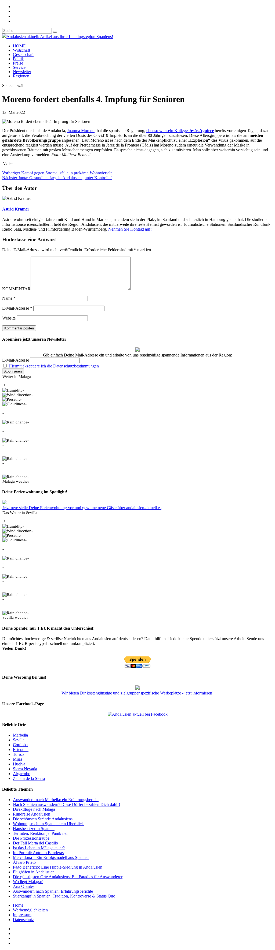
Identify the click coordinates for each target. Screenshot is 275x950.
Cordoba (20, 744)
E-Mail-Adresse (17, 308)
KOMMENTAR (16, 289)
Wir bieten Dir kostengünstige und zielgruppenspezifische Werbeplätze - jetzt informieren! (137, 693)
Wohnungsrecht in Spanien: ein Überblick (48, 823)
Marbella (20, 735)
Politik (18, 59)
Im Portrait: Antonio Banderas (38, 852)
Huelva (19, 764)
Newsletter (22, 71)
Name (9, 298)
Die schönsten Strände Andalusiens (43, 819)
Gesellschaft (23, 54)
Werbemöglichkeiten (30, 910)
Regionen (21, 76)
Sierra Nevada (25, 769)
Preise (18, 63)
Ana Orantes (23, 886)
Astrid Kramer (15, 209)
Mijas (17, 759)
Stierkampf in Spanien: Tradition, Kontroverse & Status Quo (64, 896)
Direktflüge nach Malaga (34, 809)
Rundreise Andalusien (31, 814)
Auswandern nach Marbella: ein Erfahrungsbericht (56, 799)
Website (9, 318)
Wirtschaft (21, 50)
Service (19, 67)
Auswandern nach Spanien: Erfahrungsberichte (53, 891)
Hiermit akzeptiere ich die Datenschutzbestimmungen (54, 366)
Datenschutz (23, 919)
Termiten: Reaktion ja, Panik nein (41, 833)
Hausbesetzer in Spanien (34, 828)
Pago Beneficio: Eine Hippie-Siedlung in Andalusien (57, 867)
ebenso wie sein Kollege (180, 130)
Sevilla (18, 740)
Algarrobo (21, 773)
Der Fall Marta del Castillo (35, 843)
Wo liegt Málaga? (28, 881)
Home (18, 905)
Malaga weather (15, 481)
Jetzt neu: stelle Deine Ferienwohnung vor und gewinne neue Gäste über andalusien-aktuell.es (81, 507)
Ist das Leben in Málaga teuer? (39, 848)
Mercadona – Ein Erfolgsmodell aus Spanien (51, 857)
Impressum (22, 915)
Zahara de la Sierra (29, 778)
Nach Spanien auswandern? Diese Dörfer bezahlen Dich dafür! (66, 804)
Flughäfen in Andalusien (34, 872)
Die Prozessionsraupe (31, 838)
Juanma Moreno (81, 130)
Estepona (20, 749)
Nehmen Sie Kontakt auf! (130, 229)
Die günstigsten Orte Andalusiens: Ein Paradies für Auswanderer (67, 876)
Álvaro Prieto (24, 862)
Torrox (18, 754)
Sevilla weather (15, 617)
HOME (19, 46)
